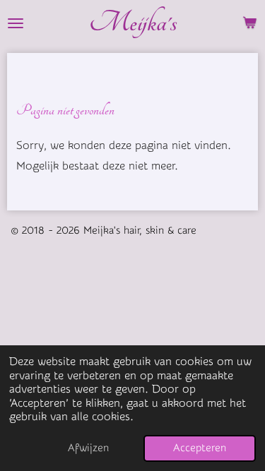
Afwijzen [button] (88, 448)
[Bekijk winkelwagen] (249, 23)
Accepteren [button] (199, 448)
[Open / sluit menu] (15, 23)
